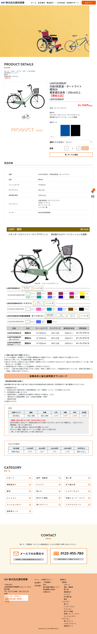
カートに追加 (73, 154)
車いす (39, 491)
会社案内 (41, 3)
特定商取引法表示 (49, 589)
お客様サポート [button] (73, 3)
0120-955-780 (72, 553)
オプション (66, 618)
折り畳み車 (70, 484)
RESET (85, 148)
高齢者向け (11, 484)
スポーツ (10, 478)
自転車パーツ (12, 511)
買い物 (19, 71)
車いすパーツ (42, 504)
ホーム (33, 3)
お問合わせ (47, 592)
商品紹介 (63, 579)
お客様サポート (46, 579)
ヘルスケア (66, 601)
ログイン (88, 3)
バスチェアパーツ (73, 504)
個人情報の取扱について (51, 587)
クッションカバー (14, 504)
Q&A (44, 584)
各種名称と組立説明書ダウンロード (48, 375)
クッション (11, 498)
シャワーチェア (72, 491)
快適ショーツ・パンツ (75, 498)
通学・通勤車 (42, 478)
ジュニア (40, 484)
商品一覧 (6, 71)
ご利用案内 (47, 582)
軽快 (24, 71)
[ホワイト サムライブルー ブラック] (78, 142)
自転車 (13, 71)
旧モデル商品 (42, 498)
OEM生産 (61, 3)
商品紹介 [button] (51, 3)
